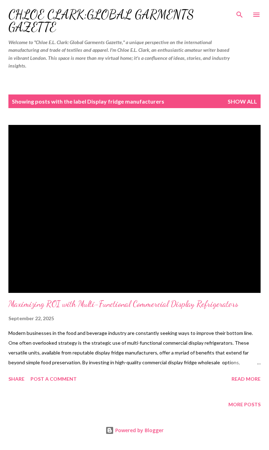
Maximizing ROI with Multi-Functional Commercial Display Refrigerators (123, 304)
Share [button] (16, 379)
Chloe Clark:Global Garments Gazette (101, 21)
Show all (242, 101)
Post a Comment (53, 379)
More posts (244, 404)
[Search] (239, 12)
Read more (246, 379)
